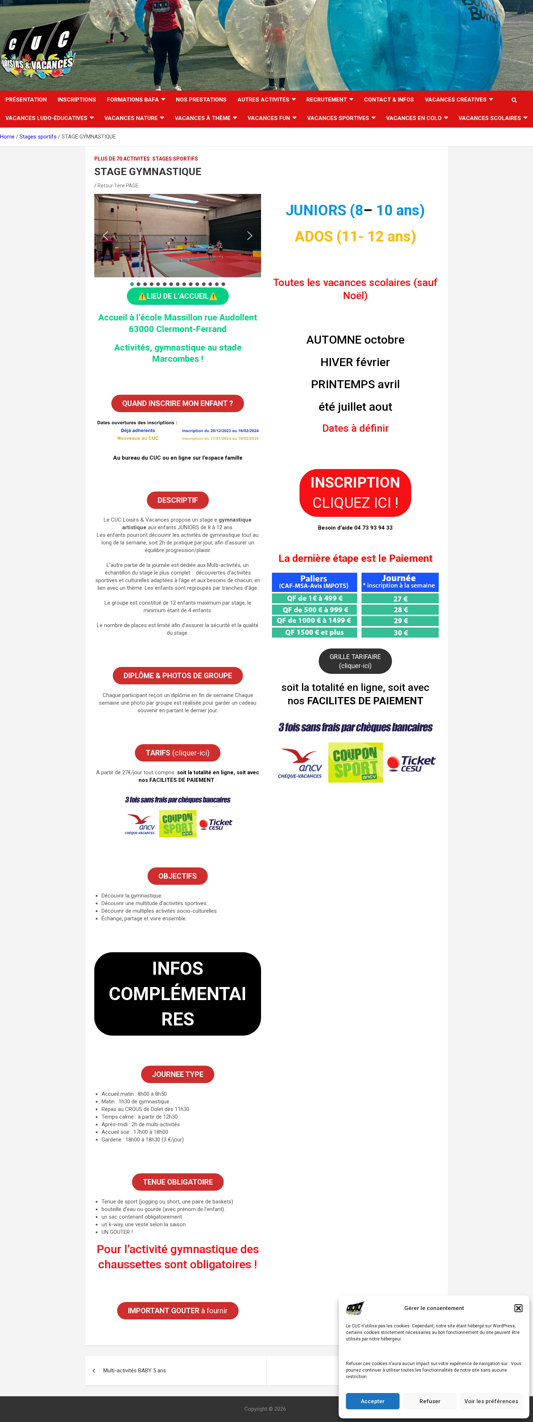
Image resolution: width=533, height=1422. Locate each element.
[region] (177, 240)
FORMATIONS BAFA (133, 99)
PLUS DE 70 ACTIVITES (122, 159)
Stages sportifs (175, 159)
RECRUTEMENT (326, 99)
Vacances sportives (338, 118)
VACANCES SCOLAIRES (490, 118)
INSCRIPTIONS (77, 99)
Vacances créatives (456, 99)
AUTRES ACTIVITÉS (263, 99)
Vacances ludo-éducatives (46, 118)
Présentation (26, 99)
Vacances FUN (269, 118)
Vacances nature (131, 118)
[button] (518, 1308)
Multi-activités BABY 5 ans (134, 1370)
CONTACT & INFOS (389, 99)
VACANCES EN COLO (414, 118)
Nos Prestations (201, 99)
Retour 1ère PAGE (118, 185)
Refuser (430, 1401)
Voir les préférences (491, 1401)
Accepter (373, 1401)
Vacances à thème (203, 118)
